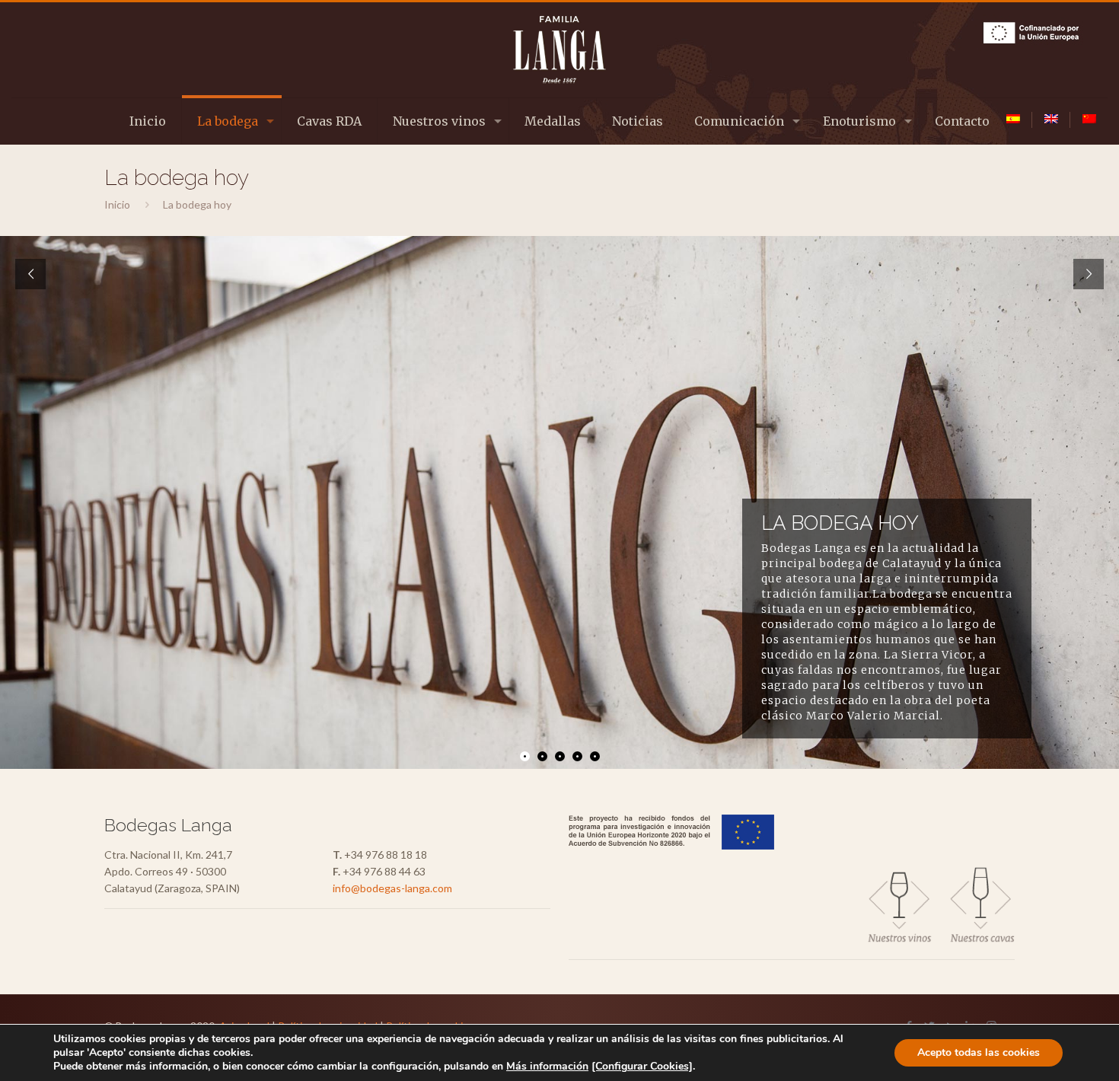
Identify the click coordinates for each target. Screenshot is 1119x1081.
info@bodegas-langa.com (392, 888)
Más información (547, 1066)
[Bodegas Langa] (559, 49)
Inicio (117, 204)
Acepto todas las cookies (978, 1052)
